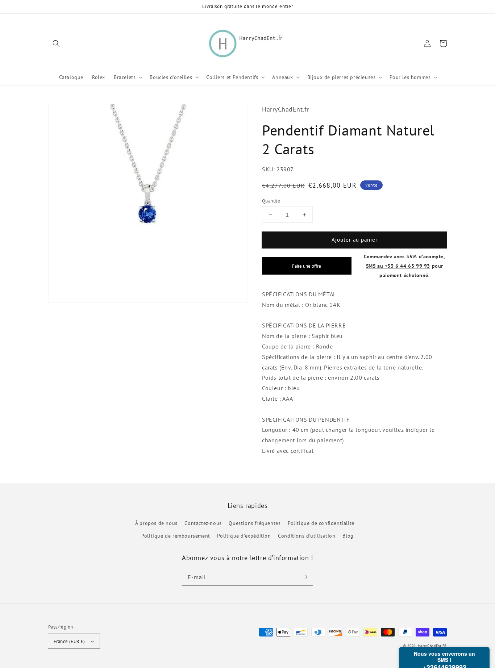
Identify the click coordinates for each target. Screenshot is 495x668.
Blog (347, 536)
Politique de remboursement (175, 536)
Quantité (271, 201)
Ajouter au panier (355, 239)
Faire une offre (306, 266)
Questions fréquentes (254, 523)
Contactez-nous (202, 523)
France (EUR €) (69, 641)
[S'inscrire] (305, 577)
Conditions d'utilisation (306, 536)
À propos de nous (156, 523)
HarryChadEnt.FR (432, 645)
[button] (56, 43)
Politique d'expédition (244, 536)
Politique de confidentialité (321, 523)
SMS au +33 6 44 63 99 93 (398, 265)
